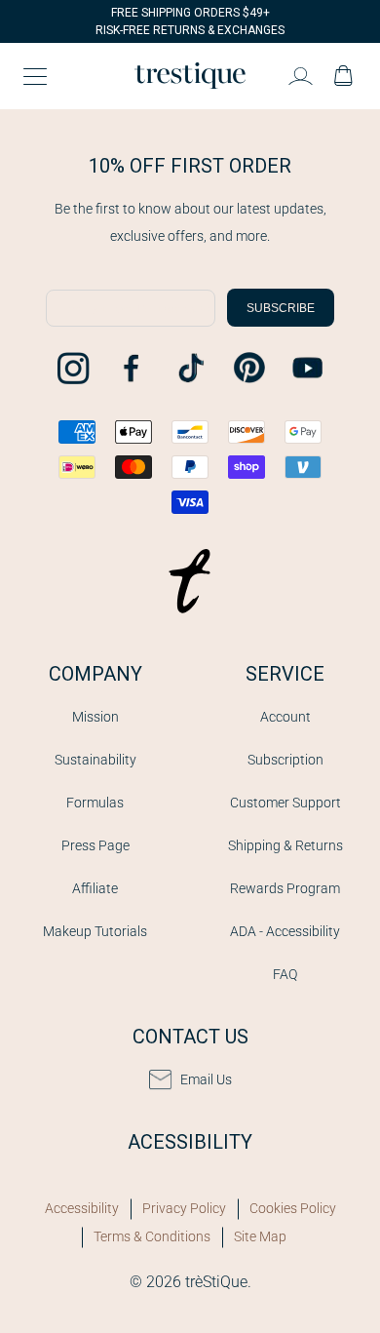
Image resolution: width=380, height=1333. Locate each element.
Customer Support (285, 802)
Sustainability (95, 759)
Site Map (260, 1236)
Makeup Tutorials (95, 931)
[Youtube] (306, 367)
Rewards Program (285, 888)
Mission (95, 717)
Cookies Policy (292, 1208)
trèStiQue (216, 1282)
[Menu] (35, 76)
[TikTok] (190, 367)
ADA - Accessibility (285, 931)
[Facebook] (131, 367)
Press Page (95, 845)
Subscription (285, 759)
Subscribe (281, 308)
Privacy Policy (184, 1208)
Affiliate (95, 888)
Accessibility (82, 1208)
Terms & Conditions (152, 1236)
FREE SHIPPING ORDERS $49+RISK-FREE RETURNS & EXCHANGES (190, 21)
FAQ (285, 974)
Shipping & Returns (285, 845)
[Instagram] (73, 367)
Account (285, 717)
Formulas (95, 802)
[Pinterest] (248, 367)
